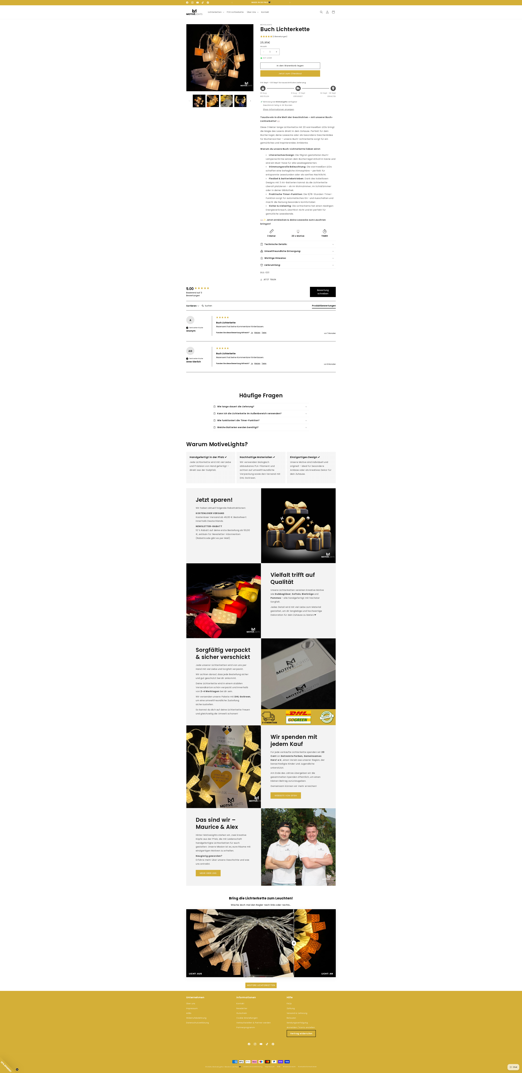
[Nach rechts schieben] (251, 101)
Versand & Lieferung (297, 1013)
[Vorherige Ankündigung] (232, 2)
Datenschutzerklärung (197, 1022)
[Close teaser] (17, 1069)
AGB (278, 1067)
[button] (215, 12)
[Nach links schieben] (189, 101)
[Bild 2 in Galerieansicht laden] (213, 101)
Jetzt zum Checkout (290, 73)
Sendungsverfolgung (297, 1022)
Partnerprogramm (245, 1027)
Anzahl (263, 46)
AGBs (188, 1013)
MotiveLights (217, 1067)
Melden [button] (257, 333)
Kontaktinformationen (307, 1067)
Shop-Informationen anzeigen (278, 109)
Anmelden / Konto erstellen (301, 1027)
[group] (200, 288)
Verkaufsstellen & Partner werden (253, 1022)
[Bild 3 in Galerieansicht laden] (226, 101)
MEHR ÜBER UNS (208, 873)
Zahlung (291, 1008)
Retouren (291, 1018)
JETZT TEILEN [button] (269, 279)
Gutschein (241, 1013)
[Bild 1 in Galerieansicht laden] (199, 101)
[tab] (324, 306)
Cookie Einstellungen (247, 1018)
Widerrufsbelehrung (196, 1018)
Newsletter (241, 1008)
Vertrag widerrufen (301, 1033)
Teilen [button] (264, 333)
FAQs (289, 1003)
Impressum (192, 1008)
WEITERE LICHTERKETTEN (261, 985)
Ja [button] (252, 333)
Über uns (190, 1003)
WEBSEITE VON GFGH (286, 795)
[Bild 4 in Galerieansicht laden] (240, 101)
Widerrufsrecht (289, 1067)
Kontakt (240, 1003)
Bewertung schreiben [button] (323, 292)
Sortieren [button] (191, 305)
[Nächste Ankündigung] (290, 2)
